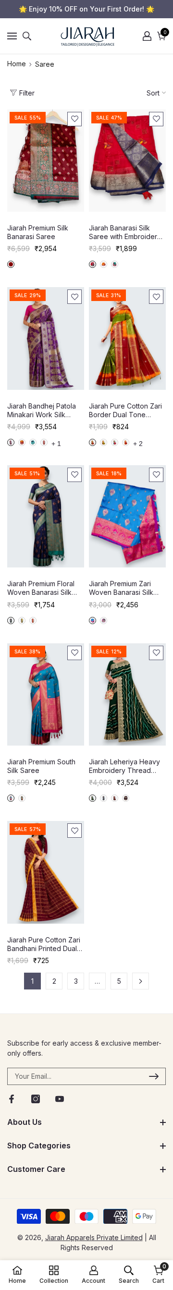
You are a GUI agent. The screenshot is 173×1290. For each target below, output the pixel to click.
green (114, 264)
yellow (103, 264)
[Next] (140, 981)
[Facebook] (11, 1099)
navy (10, 620)
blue (33, 442)
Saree (44, 64)
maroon (10, 264)
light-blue (114, 442)
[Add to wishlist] (74, 119)
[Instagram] (35, 1099)
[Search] (27, 36)
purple (10, 442)
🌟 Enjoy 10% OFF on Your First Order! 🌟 (86, 9)
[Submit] (154, 1076)
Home (16, 64)
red (92, 264)
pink (44, 442)
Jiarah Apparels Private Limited (94, 1237)
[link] (93, 1274)
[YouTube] (59, 1099)
